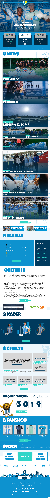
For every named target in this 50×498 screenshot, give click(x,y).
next (48, 328)
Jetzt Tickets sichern (40, 456)
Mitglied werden (21, 411)
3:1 (8, 41)
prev (1, 328)
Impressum (13, 494)
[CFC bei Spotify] (33, 488)
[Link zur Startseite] (25, 5)
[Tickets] (25, 44)
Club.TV (25, 457)
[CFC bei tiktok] (30, 488)
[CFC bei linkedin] (28, 488)
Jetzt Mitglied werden (9, 456)
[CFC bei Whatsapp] (22, 488)
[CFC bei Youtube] (25, 488)
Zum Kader (26, 341)
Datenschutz (36, 494)
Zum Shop (24, 440)
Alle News (24, 222)
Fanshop (25, 491)
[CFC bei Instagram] (19, 488)
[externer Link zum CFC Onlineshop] (43, 3)
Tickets (15, 491)
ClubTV (34, 491)
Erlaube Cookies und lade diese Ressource (40, 358)
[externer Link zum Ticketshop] (40, 3)
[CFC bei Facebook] (16, 488)
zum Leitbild (24, 300)
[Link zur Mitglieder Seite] (46, 3)
